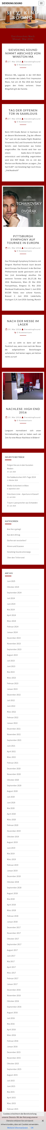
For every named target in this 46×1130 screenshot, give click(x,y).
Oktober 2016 (13, 1001)
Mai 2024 (11, 609)
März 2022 (11, 711)
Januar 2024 (12, 632)
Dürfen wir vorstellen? (16, 540)
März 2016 (11, 1035)
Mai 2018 (11, 899)
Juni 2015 (11, 1086)
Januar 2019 (12, 870)
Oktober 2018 (13, 882)
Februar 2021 (12, 762)
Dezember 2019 (14, 831)
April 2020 (11, 814)
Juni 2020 (11, 802)
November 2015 (14, 1058)
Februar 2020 (12, 825)
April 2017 (11, 967)
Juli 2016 (11, 1018)
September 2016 (14, 1006)
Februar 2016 (12, 1041)
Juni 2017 (11, 955)
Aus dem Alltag (13, 534)
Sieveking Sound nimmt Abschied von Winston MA (23, 53)
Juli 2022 (11, 700)
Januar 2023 (12, 689)
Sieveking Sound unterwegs (19, 552)
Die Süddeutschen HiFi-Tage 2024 (21, 477)
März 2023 (11, 677)
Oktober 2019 (13, 836)
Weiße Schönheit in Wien (18, 485)
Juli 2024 (11, 598)
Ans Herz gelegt (14, 529)
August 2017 (12, 950)
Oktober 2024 (13, 587)
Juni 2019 (11, 848)
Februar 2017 (12, 978)
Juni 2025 (11, 581)
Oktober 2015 (13, 1063)
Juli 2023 (11, 660)
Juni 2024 (11, 604)
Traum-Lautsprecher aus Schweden (22, 502)
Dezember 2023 (14, 638)
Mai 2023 (11, 672)
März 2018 (11, 910)
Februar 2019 (12, 865)
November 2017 (14, 933)
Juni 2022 (11, 706)
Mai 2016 (11, 1024)
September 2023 (14, 649)
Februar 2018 (12, 916)
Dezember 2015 (14, 1052)
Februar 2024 (12, 626)
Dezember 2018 (14, 876)
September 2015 (14, 1069)
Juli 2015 (11, 1080)
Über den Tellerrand (15, 557)
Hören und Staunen (15, 546)
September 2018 (14, 887)
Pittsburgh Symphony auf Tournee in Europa (23, 239)
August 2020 (12, 791)
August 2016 (12, 1012)
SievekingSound (32, 61)
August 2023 (12, 655)
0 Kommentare (24, 65)
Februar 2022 (12, 717)
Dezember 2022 (14, 694)
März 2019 (11, 859)
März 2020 (11, 819)
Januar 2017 (12, 984)
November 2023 (14, 643)
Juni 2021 (11, 745)
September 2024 (14, 592)
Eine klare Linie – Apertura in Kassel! (23, 494)
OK (32, 1127)
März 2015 (11, 1103)
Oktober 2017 (13, 938)
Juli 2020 (11, 796)
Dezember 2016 (14, 989)
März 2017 (11, 972)
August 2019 (12, 842)
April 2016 (11, 1029)
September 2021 (14, 740)
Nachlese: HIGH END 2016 (23, 410)
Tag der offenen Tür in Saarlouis (23, 112)
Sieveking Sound (12, 3)
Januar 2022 (12, 723)
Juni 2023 (11, 666)
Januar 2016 (12, 1046)
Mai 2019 (11, 853)
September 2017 (14, 944)
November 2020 (14, 774)
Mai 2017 (11, 961)
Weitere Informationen (17, 1127)
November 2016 (14, 995)
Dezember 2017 (14, 927)
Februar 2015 (12, 1109)
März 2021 (11, 757)
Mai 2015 (11, 1092)
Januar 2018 (12, 921)
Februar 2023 (12, 683)
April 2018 (11, 904)
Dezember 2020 (14, 768)
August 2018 (12, 893)
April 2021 (11, 751)
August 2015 (12, 1075)
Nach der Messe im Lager (23, 322)
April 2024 (11, 615)
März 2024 (11, 621)
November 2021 (14, 734)
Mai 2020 (11, 808)
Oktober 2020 (13, 780)
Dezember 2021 (14, 728)
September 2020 (14, 785)
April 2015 (11, 1097)
